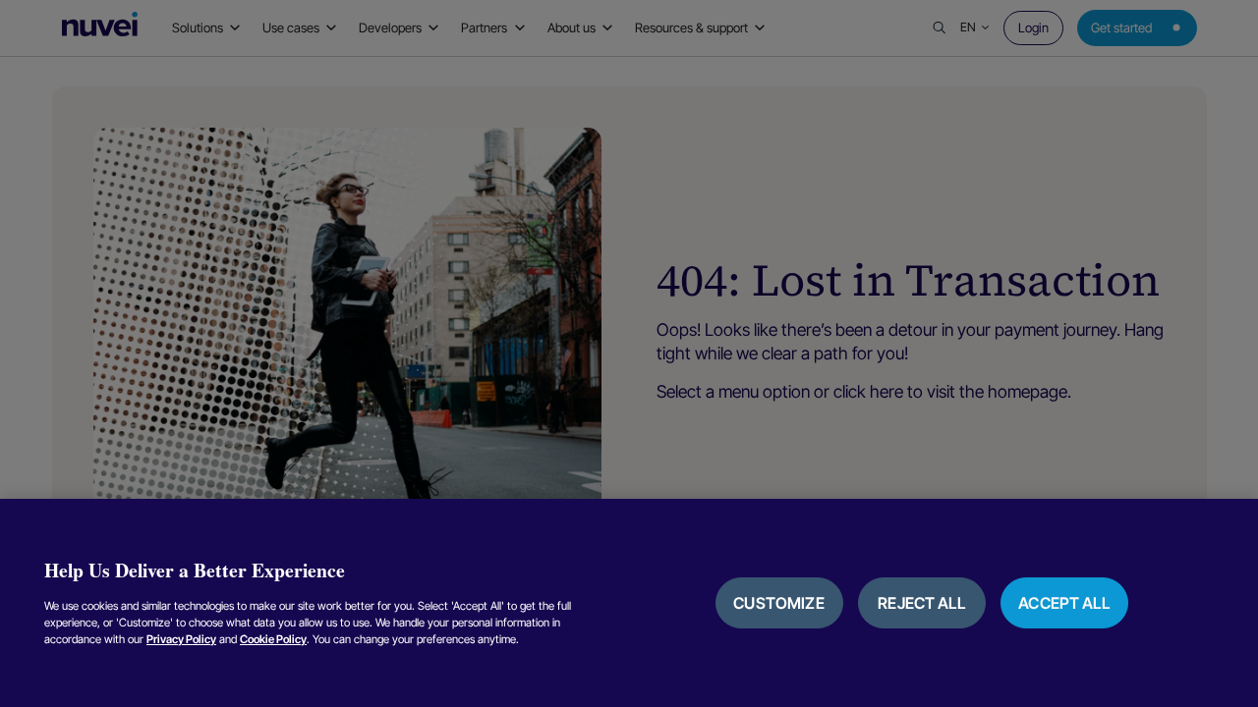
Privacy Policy (181, 639)
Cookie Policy (273, 639)
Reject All (921, 603)
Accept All (1064, 603)
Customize (778, 603)
